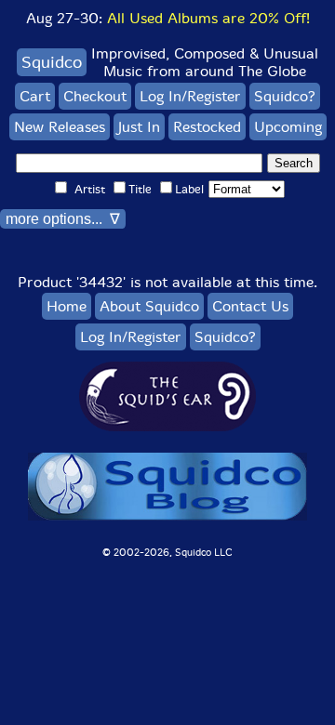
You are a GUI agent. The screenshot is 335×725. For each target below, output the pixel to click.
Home (67, 306)
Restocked (207, 127)
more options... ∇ (63, 219)
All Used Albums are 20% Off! (208, 18)
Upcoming (288, 127)
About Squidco (149, 306)
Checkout (95, 96)
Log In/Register (190, 96)
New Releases (59, 127)
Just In (139, 127)
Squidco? (284, 96)
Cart (35, 96)
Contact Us (250, 306)
